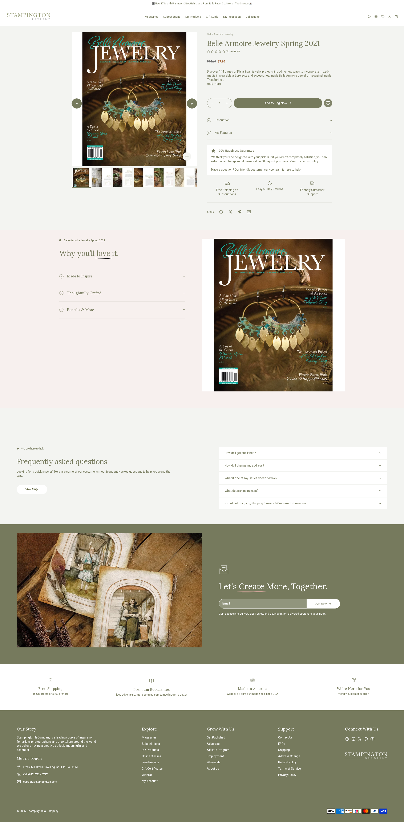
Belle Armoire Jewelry (220, 34)
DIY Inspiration (232, 16)
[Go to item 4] (143, 177)
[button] (216, 51)
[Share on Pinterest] (240, 212)
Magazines (151, 16)
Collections (252, 16)
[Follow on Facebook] (347, 739)
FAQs (281, 743)
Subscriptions (171, 16)
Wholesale (214, 762)
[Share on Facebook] (221, 212)
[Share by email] (249, 212)
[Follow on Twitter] (360, 739)
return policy (310, 161)
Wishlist (147, 775)
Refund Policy (287, 762)
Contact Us (285, 737)
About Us (213, 768)
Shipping (284, 750)
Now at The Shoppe (237, 3)
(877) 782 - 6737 (38, 774)
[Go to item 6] (184, 177)
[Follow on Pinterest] (366, 739)
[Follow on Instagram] (353, 739)
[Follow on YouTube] (372, 739)
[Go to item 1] (81, 177)
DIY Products (193, 16)
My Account (150, 781)
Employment (215, 756)
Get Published (216, 737)
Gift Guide (212, 16)
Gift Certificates (152, 768)
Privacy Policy (287, 775)
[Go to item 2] (101, 177)
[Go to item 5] (163, 177)
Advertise (213, 743)
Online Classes (151, 756)
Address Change (289, 756)
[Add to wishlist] (328, 103)
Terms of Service (289, 768)
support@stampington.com (40, 781)
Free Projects (150, 762)
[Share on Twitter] (230, 211)
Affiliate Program (218, 750)
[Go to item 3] (122, 177)
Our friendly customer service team (258, 169)
